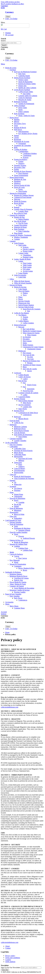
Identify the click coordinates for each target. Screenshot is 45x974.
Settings (3, 614)
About (7, 946)
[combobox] (11, 43)
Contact (8, 948)
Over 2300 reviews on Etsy (10, 2)
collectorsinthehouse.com (9, 707)
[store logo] (15, 27)
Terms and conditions (12, 958)
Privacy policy (10, 956)
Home (7, 632)
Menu (3, 64)
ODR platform (10, 962)
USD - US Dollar (11, 19)
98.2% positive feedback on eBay (12, 4)
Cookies (8, 960)
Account (4, 612)
